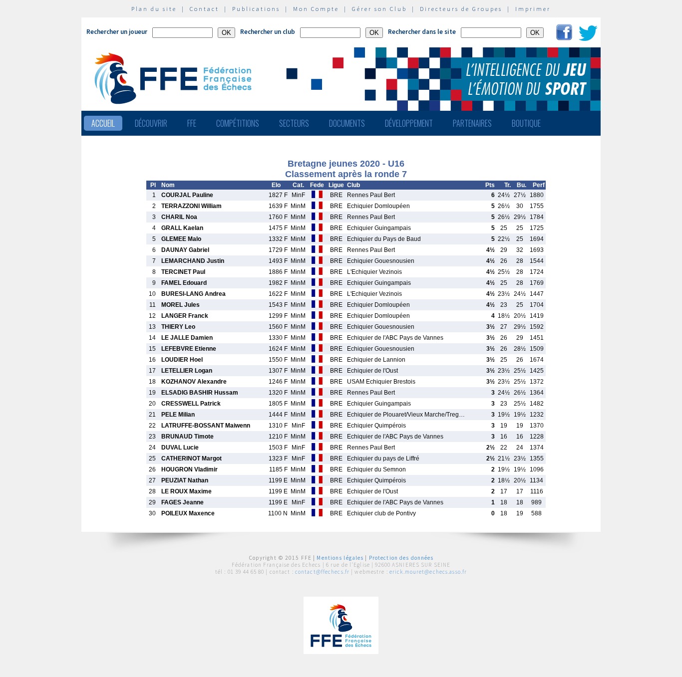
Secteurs (294, 123)
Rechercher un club (267, 31)
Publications (256, 8)
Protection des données (401, 557)
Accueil (103, 123)
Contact (204, 8)
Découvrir (151, 123)
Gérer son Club (379, 8)
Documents (347, 123)
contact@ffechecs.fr (322, 571)
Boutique (526, 123)
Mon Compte (316, 8)
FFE (191, 123)
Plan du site (154, 8)
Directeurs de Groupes (461, 8)
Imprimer (533, 8)
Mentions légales (340, 557)
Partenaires (472, 123)
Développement (409, 123)
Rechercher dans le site (422, 31)
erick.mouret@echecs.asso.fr (428, 571)
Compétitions (237, 123)
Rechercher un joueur (116, 31)
